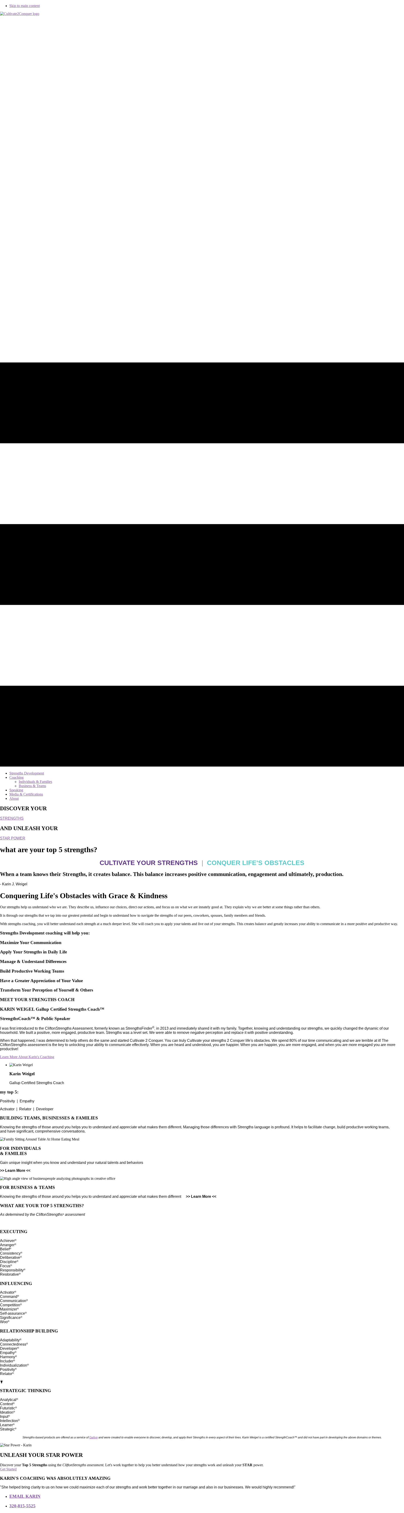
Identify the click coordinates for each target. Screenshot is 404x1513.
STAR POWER (12, 838)
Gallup (93, 1437)
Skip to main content (24, 6)
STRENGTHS (12, 818)
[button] (27, 1057)
